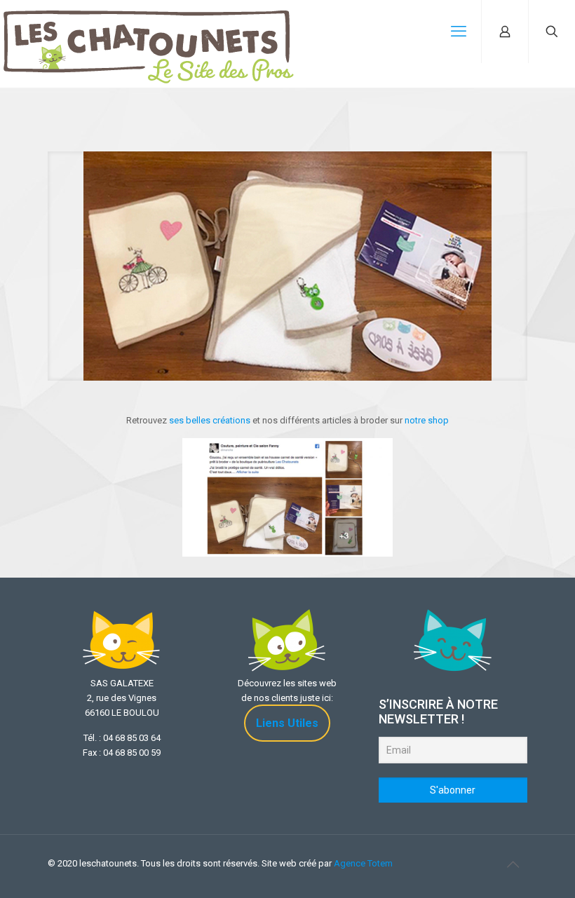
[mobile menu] (459, 31)
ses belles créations (209, 420)
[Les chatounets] (149, 31)
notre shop (427, 420)
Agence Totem (363, 863)
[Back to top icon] (512, 864)
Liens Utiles (287, 723)
